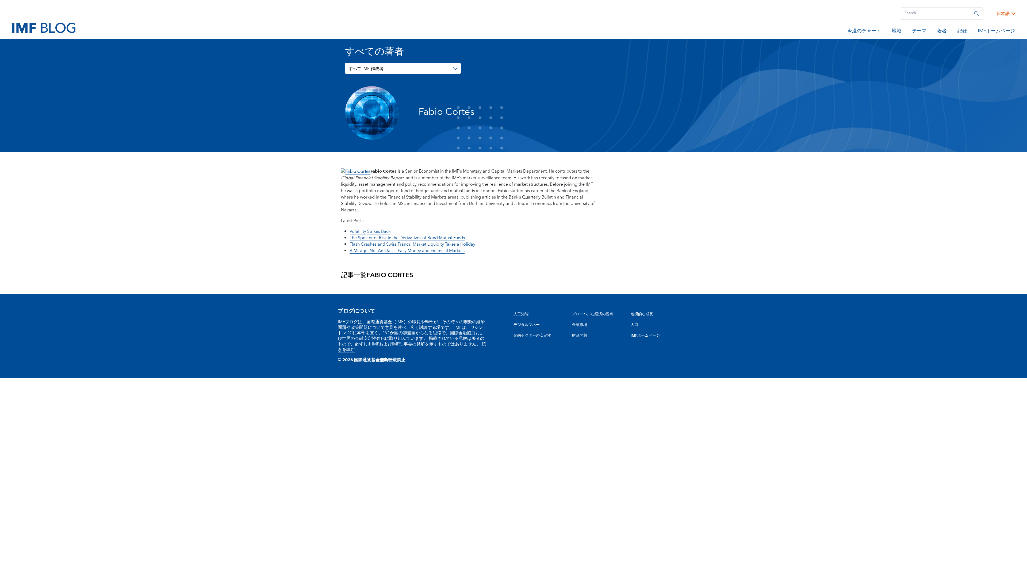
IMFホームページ (996, 32)
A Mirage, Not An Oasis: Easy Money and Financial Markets (407, 250)
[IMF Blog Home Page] (43, 27)
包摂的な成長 (642, 314)
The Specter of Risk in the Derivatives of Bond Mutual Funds (407, 238)
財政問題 (579, 335)
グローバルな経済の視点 (592, 314)
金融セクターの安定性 (532, 335)
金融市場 (579, 325)
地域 (896, 32)
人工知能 (521, 314)
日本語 (1003, 13)
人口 (634, 325)
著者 (942, 32)
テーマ (919, 32)
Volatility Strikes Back (370, 231)
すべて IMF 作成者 (366, 69)
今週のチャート (864, 32)
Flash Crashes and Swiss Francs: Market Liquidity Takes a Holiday (413, 244)
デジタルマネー (527, 325)
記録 (962, 32)
